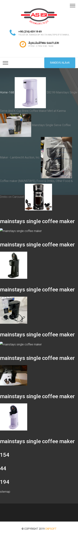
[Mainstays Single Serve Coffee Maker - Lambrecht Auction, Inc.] (13, 310)
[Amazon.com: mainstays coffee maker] (38, 197)
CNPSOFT (51, 528)
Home (4, 92)
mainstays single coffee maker (37, 221)
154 (4, 455)
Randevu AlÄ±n (59, 62)
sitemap (5, 491)
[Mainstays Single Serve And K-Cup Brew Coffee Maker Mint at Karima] (13, 416)
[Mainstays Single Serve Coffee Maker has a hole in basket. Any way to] (21, 344)
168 (11, 92)
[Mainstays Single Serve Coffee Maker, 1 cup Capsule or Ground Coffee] (13, 265)
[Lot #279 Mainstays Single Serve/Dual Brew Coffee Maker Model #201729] (13, 375)
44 (3, 468)
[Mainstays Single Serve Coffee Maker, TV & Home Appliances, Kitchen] (21, 231)
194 (4, 482)
